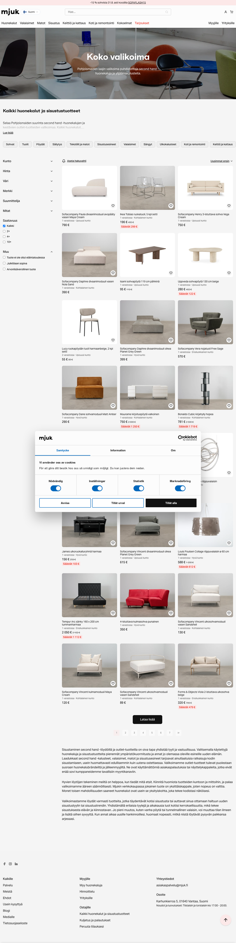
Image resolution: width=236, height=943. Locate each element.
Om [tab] (173, 450)
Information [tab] (118, 450)
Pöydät (40, 144)
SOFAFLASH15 (137, 2)
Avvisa (65, 503)
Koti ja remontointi (194, 144)
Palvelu (8, 885)
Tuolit (25, 144)
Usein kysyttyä (12, 904)
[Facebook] (4, 863)
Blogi (6, 910)
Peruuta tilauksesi (92, 926)
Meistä (7, 891)
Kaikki (10, 226)
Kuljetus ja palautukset (95, 920)
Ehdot (7, 898)
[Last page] (178, 733)
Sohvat (10, 144)
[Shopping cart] (232, 12)
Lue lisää (8, 132)
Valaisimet (130, 144)
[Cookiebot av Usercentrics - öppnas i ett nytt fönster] (181, 438)
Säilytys (57, 144)
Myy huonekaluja (91, 885)
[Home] (10, 11)
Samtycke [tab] (62, 450)
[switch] (97, 488)
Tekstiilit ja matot (80, 144)
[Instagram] (10, 863)
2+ (8, 231)
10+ (9, 242)
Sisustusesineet (106, 144)
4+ (8, 236)
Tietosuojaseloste (15, 923)
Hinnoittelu (87, 891)
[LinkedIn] (16, 863)
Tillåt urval (118, 503)
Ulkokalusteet (168, 144)
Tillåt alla (171, 503)
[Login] (226, 12)
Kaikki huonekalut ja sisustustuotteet (105, 914)
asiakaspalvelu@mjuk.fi (172, 885)
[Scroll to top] (225, 920)
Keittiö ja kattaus (223, 144)
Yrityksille (86, 898)
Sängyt (148, 144)
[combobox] (118, 12)
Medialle (9, 917)
